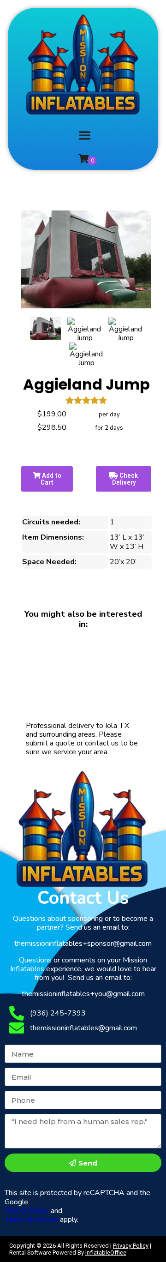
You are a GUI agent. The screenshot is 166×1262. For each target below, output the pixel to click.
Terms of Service (31, 1219)
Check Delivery (125, 479)
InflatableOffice (105, 1252)
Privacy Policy (27, 1211)
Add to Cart (51, 479)
